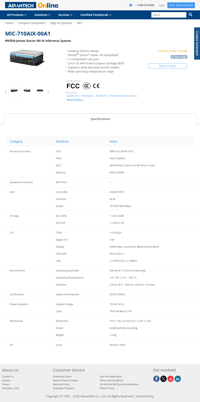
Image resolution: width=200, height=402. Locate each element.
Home (9, 22)
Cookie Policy (145, 396)
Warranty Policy (61, 384)
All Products (15, 15)
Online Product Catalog (65, 380)
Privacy (6, 384)
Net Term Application (111, 376)
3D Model (101, 95)
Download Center (62, 376)
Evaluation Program (63, 388)
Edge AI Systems (61, 22)
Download (86, 95)
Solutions (41, 15)
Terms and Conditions (111, 380)
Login (162, 5)
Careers (6, 380)
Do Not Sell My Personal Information (119, 384)
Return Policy (74, 99)
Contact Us (8, 376)
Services (64, 15)
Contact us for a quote (172, 51)
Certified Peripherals (94, 15)
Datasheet (72, 95)
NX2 (79, 22)
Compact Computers (32, 22)
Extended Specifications (122, 95)
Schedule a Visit (10, 388)
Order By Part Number (181, 5)
